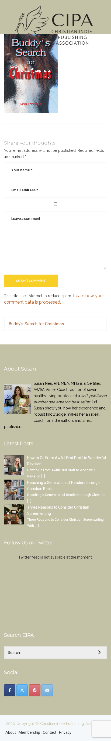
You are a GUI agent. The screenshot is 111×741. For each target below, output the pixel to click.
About (10, 732)
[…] (43, 476)
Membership (29, 732)
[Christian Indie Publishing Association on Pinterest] (34, 690)
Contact (49, 732)
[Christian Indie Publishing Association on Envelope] (47, 690)
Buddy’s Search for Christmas (36, 323)
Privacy (65, 732)
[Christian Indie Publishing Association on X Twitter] (22, 690)
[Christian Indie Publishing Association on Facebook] (9, 690)
